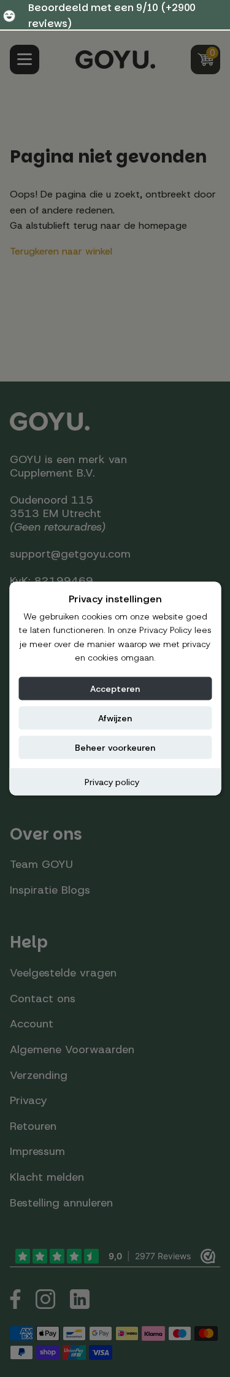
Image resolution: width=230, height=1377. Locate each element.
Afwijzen (115, 717)
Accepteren (115, 688)
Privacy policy (112, 781)
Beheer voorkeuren (115, 747)
